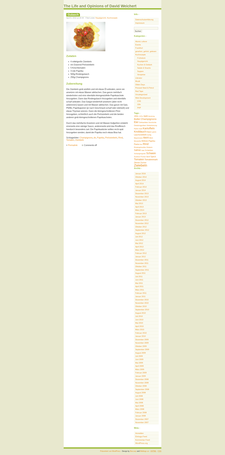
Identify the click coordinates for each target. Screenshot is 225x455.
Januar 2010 (140, 336)
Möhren (145, 141)
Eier (136, 122)
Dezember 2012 (142, 220)
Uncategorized (141, 94)
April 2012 (139, 247)
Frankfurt (139, 48)
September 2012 (142, 230)
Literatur (138, 78)
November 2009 (142, 343)
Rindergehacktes (140, 147)
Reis (140, 144)
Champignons (86, 138)
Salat (142, 150)
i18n (139, 104)
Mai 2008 (139, 403)
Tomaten (70, 140)
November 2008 (142, 383)
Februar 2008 (141, 412)
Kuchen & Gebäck (144, 65)
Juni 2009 (139, 359)
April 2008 (139, 406)
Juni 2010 (139, 320)
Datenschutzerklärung (144, 20)
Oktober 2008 (141, 386)
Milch (151, 138)
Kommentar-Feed (142, 440)
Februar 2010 (141, 333)
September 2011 (142, 270)
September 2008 (142, 389)
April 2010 (139, 326)
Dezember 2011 (141, 260)
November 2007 (142, 422)
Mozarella (137, 141)
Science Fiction (140, 157)
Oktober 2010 (141, 306)
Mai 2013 (139, 203)
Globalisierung (152, 125)
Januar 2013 (140, 217)
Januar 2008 (140, 416)
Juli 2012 (139, 237)
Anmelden (139, 433)
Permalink (72, 145)
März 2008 (139, 409)
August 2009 (140, 353)
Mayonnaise (138, 138)
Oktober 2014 (141, 177)
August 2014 (140, 180)
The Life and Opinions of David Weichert (100, 6)
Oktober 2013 (141, 200)
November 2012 (142, 223)
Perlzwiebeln (111, 138)
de (95, 138)
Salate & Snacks (144, 68)
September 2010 (142, 310)
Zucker (143, 162)
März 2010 (139, 329)
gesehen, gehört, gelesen (145, 51)
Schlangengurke (140, 154)
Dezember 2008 (142, 379)
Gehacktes (143, 122)
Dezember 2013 (142, 193)
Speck (153, 156)
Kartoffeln (149, 128)
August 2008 (140, 393)
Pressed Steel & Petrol (144, 88)
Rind (120, 138)
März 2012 (139, 250)
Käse (149, 132)
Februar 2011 (140, 293)
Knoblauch (140, 131)
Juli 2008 (139, 396)
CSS (139, 101)
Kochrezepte (112, 18)
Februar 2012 (141, 253)
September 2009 (142, 349)
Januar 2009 (140, 376)
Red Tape (139, 91)
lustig (149, 135)
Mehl (146, 137)
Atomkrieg (151, 116)
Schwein (151, 153)
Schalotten (149, 150)
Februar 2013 (141, 213)
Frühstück (141, 58)
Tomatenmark (151, 159)
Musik (137, 81)
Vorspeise (141, 74)
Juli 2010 (139, 316)
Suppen (140, 71)
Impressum (140, 23)
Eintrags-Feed (141, 436)
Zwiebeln (79, 140)
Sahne (137, 150)
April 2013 (139, 207)
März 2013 (139, 210)
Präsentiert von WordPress (110, 451)
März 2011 (139, 290)
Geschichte (152, 122)
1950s (136, 116)
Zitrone (137, 162)
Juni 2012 (139, 240)
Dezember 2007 (142, 419)
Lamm (154, 132)
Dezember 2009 (142, 340)
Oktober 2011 (140, 266)
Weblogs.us (144, 451)
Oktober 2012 (141, 227)
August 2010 (140, 313)
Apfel (145, 116)
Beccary (133, 451)
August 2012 (140, 233)
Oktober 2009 (141, 346)
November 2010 (142, 303)
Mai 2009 (139, 363)
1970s (141, 116)
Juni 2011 (139, 280)
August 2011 (140, 273)
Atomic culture (141, 41)
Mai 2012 (139, 243)
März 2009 (139, 369)
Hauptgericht (100, 18)
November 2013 (142, 197)
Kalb (140, 129)
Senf (148, 157)
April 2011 (139, 286)
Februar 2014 (141, 187)
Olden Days (140, 85)
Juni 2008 (139, 399)
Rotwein (149, 147)
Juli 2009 (139, 356)
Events (138, 45)
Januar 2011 (140, 296)
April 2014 (139, 184)
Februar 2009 (141, 373)
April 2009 (139, 366)
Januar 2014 (140, 190)
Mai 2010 (139, 323)
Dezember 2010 (142, 300)
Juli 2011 (139, 276)
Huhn (136, 129)
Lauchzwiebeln (140, 135)
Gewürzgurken (140, 125)
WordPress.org (141, 443)
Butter (137, 119)
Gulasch (73, 14)
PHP (139, 108)
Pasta (136, 144)
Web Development (143, 98)
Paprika (100, 138)
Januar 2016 (140, 174)
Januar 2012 (140, 257)
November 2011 (141, 263)
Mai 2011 (139, 283)
